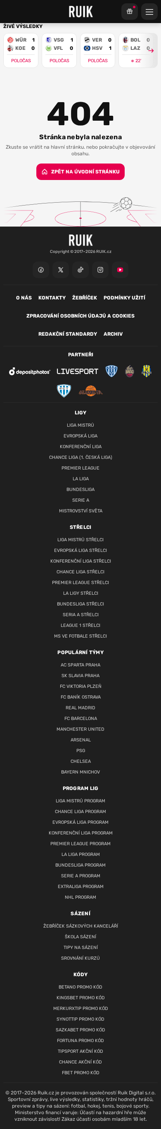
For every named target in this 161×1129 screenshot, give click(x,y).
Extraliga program (81, 886)
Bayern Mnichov (80, 772)
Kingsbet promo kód (81, 997)
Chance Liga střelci (80, 572)
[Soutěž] (129, 11)
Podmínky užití (124, 298)
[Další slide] (147, 50)
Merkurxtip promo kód (80, 1008)
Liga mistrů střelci (80, 539)
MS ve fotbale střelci (80, 636)
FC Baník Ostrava (81, 697)
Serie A (80, 500)
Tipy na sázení (81, 947)
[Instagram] (100, 270)
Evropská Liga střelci (80, 550)
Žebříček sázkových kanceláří (80, 926)
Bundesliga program (80, 865)
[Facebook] (41, 270)
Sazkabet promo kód (80, 1030)
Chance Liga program (80, 811)
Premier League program (80, 843)
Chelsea (81, 761)
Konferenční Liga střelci (80, 561)
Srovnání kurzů (80, 958)
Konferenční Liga (81, 446)
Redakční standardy (67, 334)
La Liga (81, 479)
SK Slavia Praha (80, 675)
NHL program (80, 897)
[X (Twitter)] (60, 270)
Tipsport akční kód (80, 1051)
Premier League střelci (80, 582)
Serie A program (80, 876)
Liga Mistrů (80, 425)
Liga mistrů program (80, 801)
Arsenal (81, 740)
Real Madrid (80, 708)
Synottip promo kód (80, 1019)
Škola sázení (80, 937)
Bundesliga (80, 489)
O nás (24, 298)
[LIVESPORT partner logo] (77, 371)
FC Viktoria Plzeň (81, 686)
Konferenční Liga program (81, 833)
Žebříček (84, 298)
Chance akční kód (80, 1062)
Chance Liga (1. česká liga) (80, 457)
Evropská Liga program (80, 822)
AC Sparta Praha (80, 665)
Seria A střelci (81, 614)
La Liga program (81, 854)
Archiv (113, 334)
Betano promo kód (80, 987)
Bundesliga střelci (80, 604)
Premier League (80, 468)
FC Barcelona (80, 718)
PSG (80, 750)
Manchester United (80, 729)
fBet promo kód (80, 1072)
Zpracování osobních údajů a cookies (80, 316)
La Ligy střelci (80, 593)
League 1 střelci (80, 625)
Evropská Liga (80, 436)
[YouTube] (120, 270)
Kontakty (52, 298)
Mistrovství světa (80, 511)
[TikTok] (80, 270)
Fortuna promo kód (80, 1040)
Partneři (80, 355)
